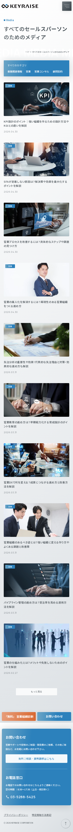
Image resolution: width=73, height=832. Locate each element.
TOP (27, 52)
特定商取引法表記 (41, 815)
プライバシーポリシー (16, 815)
